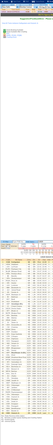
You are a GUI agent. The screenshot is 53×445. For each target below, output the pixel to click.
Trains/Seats (39, 1)
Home (5, 1)
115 (43, 248)
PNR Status (30, 242)
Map (6, 242)
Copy (8, 248)
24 (23, 248)
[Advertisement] (26, 30)
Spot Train (16, 1)
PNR (27, 1)
